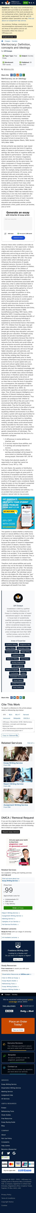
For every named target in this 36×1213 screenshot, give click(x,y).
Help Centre (5, 1146)
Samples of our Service (10, 921)
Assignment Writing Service (12, 916)
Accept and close (8, 37)
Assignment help (7, 1095)
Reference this (9, 69)
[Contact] (29, 2)
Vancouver (6, 718)
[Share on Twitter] (14, 75)
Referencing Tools (8, 984)
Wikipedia (16, 718)
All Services (5, 1099)
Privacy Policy (6, 1194)
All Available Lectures (10, 937)
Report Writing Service (10, 913)
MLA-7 (17, 714)
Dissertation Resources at (16, 974)
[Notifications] (31, 2)
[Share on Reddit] (17, 75)
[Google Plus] (14, 1153)
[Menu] (3, 2)
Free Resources (6, 1118)
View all (30, 743)
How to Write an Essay (10, 978)
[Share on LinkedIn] (20, 75)
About (3, 1135)
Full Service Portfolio (9, 924)
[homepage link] (2, 41)
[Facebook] (3, 1153)
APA (4, 714)
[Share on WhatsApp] (24, 75)
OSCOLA (26, 718)
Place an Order (18, 1030)
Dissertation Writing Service (11, 1088)
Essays (7, 41)
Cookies (4, 1205)
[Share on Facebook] (11, 75)
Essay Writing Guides (9, 986)
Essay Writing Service (8, 1084)
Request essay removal (11, 832)
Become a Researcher (9, 1149)
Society (14, 41)
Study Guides (6, 1115)
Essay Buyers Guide (9, 981)
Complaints (5, 1142)
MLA (10, 714)
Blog (3, 1126)
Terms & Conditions (8, 1198)
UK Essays (8, 51)
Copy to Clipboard (9, 735)
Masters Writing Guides (10, 989)
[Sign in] (33, 2)
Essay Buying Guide (8, 1122)
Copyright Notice (7, 1202)
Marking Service (8, 919)
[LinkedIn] (8, 1153)
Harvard (26, 714)
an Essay (18, 908)
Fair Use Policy (6, 1138)
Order (26, 3)
